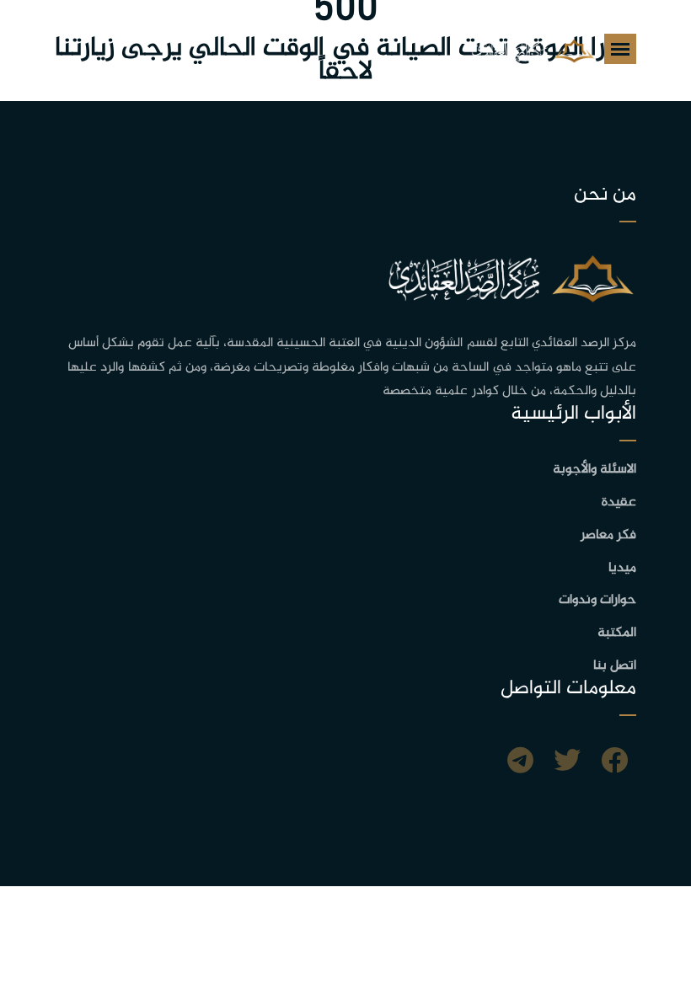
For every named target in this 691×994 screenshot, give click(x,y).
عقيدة (619, 502)
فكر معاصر (608, 535)
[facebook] (614, 763)
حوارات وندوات (597, 600)
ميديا (622, 568)
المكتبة (616, 633)
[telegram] (520, 763)
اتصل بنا (614, 666)
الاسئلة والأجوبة (594, 469)
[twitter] (567, 763)
